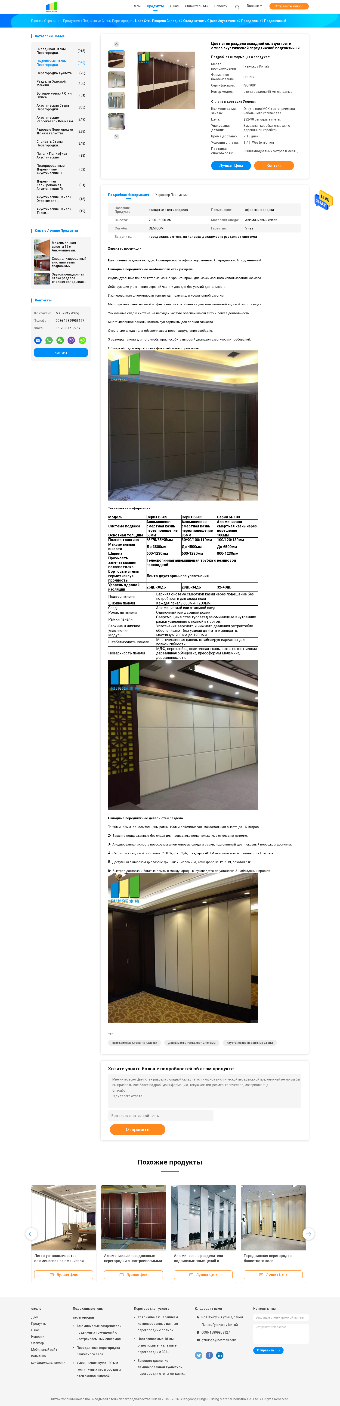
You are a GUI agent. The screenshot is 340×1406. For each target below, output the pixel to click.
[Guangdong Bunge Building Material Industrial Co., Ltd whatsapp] (49, 340)
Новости (37, 1336)
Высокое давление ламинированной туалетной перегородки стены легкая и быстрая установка (160, 1368)
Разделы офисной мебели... (61, 83)
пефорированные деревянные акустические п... (61, 169)
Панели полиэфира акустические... (61, 155)
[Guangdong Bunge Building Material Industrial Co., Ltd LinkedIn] (220, 1355)
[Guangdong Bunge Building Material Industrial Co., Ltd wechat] (60, 340)
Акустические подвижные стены (250, 1042)
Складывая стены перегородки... (61, 51)
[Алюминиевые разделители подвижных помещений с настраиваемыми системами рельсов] (203, 1217)
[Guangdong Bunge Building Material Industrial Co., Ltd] (51, 6)
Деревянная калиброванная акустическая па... (61, 185)
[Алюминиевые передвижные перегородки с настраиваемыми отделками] (133, 1217)
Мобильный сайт (44, 1349)
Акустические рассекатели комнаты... (61, 119)
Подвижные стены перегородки (88, 1313)
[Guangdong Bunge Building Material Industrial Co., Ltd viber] (71, 340)
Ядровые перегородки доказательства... (61, 131)
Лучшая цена (231, 165)
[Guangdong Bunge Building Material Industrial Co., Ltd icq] (82, 340)
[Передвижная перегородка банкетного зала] (273, 1217)
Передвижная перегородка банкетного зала (98, 1351)
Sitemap (37, 1343)
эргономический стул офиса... (61, 95)
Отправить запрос (289, 6)
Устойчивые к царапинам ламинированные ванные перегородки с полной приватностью (158, 1324)
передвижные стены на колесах (134, 1042)
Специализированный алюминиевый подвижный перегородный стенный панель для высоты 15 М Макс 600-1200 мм (69, 262)
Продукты (38, 1323)
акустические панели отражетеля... (61, 199)
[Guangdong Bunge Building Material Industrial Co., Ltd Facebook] (209, 1355)
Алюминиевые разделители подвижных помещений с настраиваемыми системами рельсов (100, 1333)
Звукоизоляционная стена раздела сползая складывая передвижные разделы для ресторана (68, 278)
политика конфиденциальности (47, 1359)
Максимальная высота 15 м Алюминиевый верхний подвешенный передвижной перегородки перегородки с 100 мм (69, 246)
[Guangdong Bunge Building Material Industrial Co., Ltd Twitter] (198, 1355)
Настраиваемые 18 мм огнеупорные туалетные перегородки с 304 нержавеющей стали (157, 1346)
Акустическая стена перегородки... (61, 107)
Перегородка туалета (61, 73)
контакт (61, 352)
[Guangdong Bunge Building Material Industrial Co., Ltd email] (38, 340)
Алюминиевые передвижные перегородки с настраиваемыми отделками (133, 1261)
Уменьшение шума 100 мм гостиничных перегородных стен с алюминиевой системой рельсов (99, 1370)
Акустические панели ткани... (61, 211)
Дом (34, 1317)
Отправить (138, 1129)
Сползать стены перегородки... (61, 143)
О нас (35, 1330)
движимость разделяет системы (192, 1042)
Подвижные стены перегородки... (61, 63)
